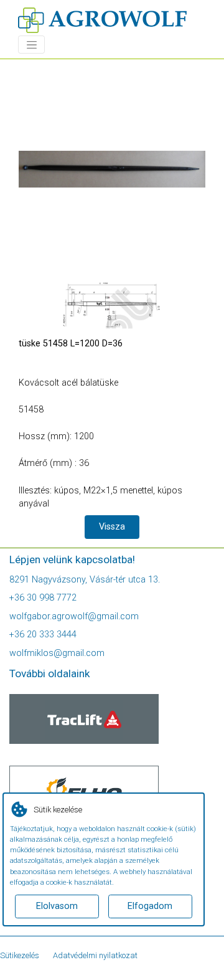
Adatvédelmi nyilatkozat (95, 955)
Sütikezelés (19, 955)
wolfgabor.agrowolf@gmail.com (74, 616)
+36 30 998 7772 (43, 597)
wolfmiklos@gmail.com (57, 653)
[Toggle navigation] (31, 45)
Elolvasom (57, 906)
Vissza (112, 526)
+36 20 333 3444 (43, 634)
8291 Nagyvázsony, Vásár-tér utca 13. (84, 579)
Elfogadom (150, 906)
